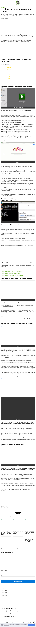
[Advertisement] (18, 26)
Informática (3, 7)
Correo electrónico (5, 570)
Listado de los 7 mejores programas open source (11, 273)
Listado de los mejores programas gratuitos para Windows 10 (13, 275)
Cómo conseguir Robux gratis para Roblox (9, 593)
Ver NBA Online (4, 595)
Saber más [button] (7, 625)
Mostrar (10, 509)
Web (1, 575)
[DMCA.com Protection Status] (18, 512)
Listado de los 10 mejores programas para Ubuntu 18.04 (12, 271)
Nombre (2, 565)
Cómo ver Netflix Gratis (6, 590)
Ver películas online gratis (6, 598)
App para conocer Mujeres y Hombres (8, 601)
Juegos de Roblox (4, 592)
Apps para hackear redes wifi (6, 600)
